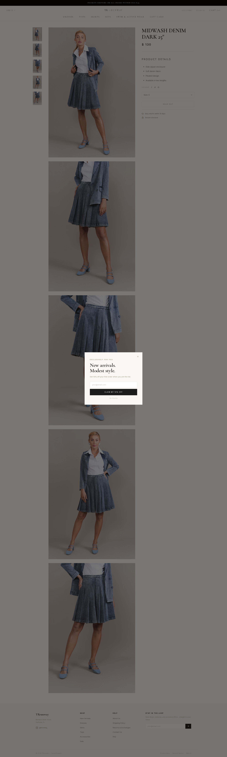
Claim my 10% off (113, 392)
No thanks (114, 398)
